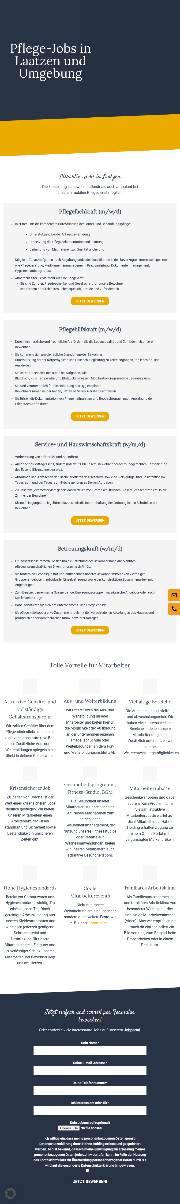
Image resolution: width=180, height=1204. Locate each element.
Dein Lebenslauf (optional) (90, 1123)
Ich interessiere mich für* (90, 1103)
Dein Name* (90, 1043)
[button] (10, 1193)
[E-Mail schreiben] (174, 595)
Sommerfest (98, 923)
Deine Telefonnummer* (90, 1083)
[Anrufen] (174, 609)
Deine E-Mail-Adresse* (90, 1063)
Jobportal (132, 1030)
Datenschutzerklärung (55, 1144)
